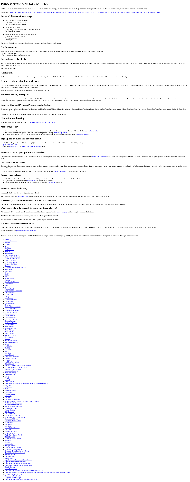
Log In (7, 376)
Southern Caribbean (11, 264)
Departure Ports (10, 292)
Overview (8, 305)
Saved (7, 378)
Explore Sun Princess (34, 122)
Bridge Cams (9, 424)
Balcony (7, 348)
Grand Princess (9, 324)
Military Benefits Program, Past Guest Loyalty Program (22, 401)
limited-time (8, 392)
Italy (6, 276)
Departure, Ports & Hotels (13, 421)
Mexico (7, 287)
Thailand (7, 244)
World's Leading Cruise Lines (14, 474)
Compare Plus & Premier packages (120, 12)
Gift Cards (8, 429)
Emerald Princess (10, 321)
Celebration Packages (11, 371)
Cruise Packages (10, 456)
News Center (9, 444)
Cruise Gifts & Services (12, 428)
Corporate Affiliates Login (13, 478)
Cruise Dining (9, 355)
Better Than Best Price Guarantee (15, 417)
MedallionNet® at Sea (12, 362)
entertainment (31, 181)
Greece (7, 273)
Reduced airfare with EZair (140, 12)
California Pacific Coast (12, 257)
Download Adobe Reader (13, 476)
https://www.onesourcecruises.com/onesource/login (21, 479)
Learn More (8, 385)
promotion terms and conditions (26, 230)
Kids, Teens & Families (12, 356)
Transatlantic (9, 283)
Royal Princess (9, 332)
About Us (8, 440)
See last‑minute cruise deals (76, 12)
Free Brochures (9, 422)
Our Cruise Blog (10, 413)
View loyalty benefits (60, 133)
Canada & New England (12, 259)
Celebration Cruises (11, 299)
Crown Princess (10, 316)
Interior (7, 351)
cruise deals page (22, 196)
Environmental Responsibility (14, 449)
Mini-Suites (8, 346)
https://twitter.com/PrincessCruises (15, 462)
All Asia (7, 243)
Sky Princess (9, 337)
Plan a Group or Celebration (13, 406)
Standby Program (155, 12)
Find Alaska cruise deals (58, 12)
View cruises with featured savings (97, 12)
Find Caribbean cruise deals (41, 12)
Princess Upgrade (10, 433)
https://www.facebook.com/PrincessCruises (18, 460)
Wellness (7, 360)
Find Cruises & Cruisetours (13, 403)
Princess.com (52, 182)
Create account (9, 381)
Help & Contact (10, 467)
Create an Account (10, 374)
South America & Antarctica (13, 291)
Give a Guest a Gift (11, 469)
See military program (82, 134)
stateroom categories (59, 171)
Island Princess (9, 326)
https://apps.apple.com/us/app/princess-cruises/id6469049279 (24, 470)
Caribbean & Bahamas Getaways (15, 267)
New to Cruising (10, 410)
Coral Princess (9, 314)
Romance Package (10, 372)
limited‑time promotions (99, 156)
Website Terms (13, 146)
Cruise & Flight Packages (13, 369)
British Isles (8, 271)
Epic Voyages (9, 301)
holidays (7, 397)
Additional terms (36, 146)
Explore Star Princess (49, 122)
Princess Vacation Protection (13, 405)
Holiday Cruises (10, 303)
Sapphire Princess (10, 335)
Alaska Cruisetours (11, 241)
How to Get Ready (11, 431)
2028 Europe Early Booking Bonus (16, 367)
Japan (6, 246)
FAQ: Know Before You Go (14, 435)
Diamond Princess (10, 317)
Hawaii (7, 285)
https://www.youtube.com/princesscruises (18, 463)
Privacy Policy (25, 146)
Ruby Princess (9, 333)
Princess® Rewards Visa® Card (15, 453)
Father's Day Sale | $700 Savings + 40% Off (18, 365)
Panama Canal (9, 289)
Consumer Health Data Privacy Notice (17, 451)
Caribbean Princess (11, 312)
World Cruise (9, 294)
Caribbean (8, 248)
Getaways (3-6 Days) (11, 419)
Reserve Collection (11, 340)
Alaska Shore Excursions (12, 307)
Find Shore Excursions (12, 310)
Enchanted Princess (11, 323)
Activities (8, 353)
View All (7, 296)
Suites (7, 344)
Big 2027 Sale (9, 364)
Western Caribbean (11, 262)
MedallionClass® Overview (13, 438)
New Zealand (9, 253)
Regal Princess (9, 330)
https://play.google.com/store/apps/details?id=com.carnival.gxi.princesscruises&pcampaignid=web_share (37, 472)
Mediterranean (9, 250)
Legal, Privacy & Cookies (13, 447)
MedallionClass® (10, 390)
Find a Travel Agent (11, 408)
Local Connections (11, 308)
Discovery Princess (11, 319)
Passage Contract (10, 445)
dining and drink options (12, 399)
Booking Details (10, 454)
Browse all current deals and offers (20, 12)
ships (6, 389)
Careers (7, 442)
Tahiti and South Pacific (12, 255)
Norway (7, 280)
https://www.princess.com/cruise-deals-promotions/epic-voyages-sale (26, 383)
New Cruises (9, 298)
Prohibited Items (10, 437)
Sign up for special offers (9, 145)
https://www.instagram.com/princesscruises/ (18, 465)
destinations (8, 387)
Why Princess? (9, 412)
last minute (8, 396)
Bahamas (7, 266)
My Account (9, 458)
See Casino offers (92, 131)
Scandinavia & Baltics (12, 282)
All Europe (8, 269)
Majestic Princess (10, 328)
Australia (7, 251)
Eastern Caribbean (10, 260)
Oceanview (8, 349)
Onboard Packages (11, 358)
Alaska (7, 239)
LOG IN (7, 380)
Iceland (7, 275)
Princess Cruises (10, 394)
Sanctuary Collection (11, 342)
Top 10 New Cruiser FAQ (13, 415)
